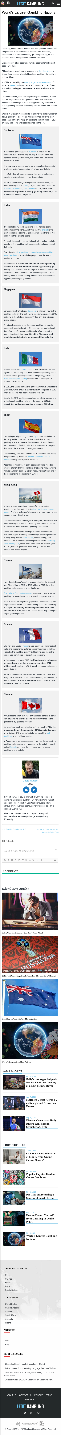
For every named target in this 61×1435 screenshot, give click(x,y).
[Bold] (5, 860)
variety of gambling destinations (38, 82)
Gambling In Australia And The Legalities (19, 1019)
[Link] (33, 860)
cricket (45, 229)
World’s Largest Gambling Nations (16, 1062)
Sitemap (29, 1399)
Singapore (32, 310)
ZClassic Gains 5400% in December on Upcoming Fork (29, 1379)
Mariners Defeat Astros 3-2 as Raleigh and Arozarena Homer (41, 1103)
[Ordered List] (19, 860)
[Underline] (12, 860)
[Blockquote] (26, 860)
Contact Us (25, 1395)
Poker (7, 1286)
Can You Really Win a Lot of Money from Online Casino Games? (41, 1157)
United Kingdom (12, 1307)
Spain (36, 436)
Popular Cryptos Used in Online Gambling (40, 1176)
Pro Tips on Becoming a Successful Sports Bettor (40, 1196)
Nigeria (8, 1322)
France (25, 645)
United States (11, 1304)
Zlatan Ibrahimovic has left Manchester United (25, 1364)
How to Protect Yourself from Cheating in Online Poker (40, 1218)
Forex (7, 1282)
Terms (49, 1395)
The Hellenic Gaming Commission (18, 593)
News (7, 1340)
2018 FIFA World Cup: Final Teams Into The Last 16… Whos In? (29, 976)
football (22, 369)
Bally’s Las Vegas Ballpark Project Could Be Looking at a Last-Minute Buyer (41, 1082)
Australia (32, 151)
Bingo (7, 1275)
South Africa (10, 1315)
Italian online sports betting (15, 378)
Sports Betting (11, 1290)
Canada (13, 747)
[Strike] (15, 860)
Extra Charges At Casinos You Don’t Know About (22, 933)
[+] (40, 860)
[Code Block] (29, 860)
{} (37, 860)
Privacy (38, 1395)
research (14, 85)
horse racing (28, 537)
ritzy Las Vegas (45, 71)
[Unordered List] (22, 860)
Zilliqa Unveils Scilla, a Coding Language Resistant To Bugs (31, 1368)
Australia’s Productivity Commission (19, 188)
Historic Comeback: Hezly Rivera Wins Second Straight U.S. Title (41, 1123)
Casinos (8, 1278)
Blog (7, 1344)
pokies (25, 185)
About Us (11, 1395)
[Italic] (8, 860)
